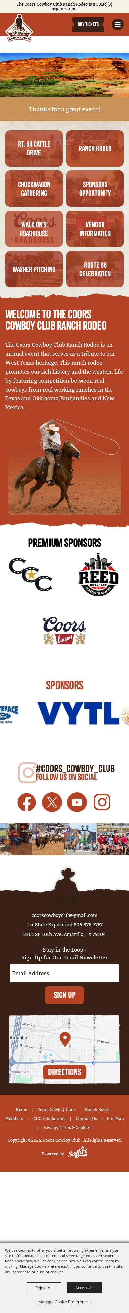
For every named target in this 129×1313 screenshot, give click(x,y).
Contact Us (86, 1118)
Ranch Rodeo (97, 1109)
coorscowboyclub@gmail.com (65, 915)
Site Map (115, 1118)
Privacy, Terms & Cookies (66, 1127)
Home (21, 1109)
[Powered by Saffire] (76, 1154)
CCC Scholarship (49, 1118)
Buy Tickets (88, 24)
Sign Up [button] (65, 995)
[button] (118, 24)
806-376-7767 (88, 925)
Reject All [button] (43, 1287)
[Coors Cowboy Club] (19, 28)
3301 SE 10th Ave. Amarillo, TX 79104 (64, 934)
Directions (64, 1072)
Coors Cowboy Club (56, 1109)
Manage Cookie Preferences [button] (64, 1301)
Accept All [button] (84, 1287)
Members (14, 1118)
